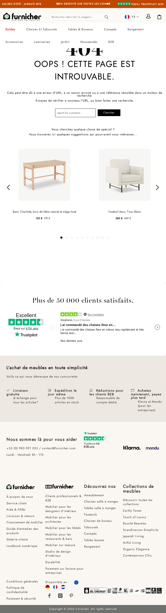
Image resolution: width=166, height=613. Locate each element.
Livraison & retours (20, 516)
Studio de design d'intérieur (58, 553)
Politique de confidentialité (17, 589)
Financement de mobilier (24, 522)
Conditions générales (22, 581)
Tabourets (91, 527)
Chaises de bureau (98, 521)
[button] (132, 17)
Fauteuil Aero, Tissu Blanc (125, 211)
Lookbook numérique (21, 546)
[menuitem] (13, 29)
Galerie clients (17, 539)
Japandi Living (133, 536)
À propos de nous (19, 497)
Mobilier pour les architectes (58, 519)
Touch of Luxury (134, 517)
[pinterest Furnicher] (71, 595)
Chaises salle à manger (101, 501)
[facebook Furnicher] (49, 595)
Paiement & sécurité (21, 598)
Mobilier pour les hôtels (63, 528)
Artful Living (132, 542)
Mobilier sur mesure (60, 545)
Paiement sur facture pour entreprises (64, 570)
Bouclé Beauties (134, 523)
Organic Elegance (136, 549)
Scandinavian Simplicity (140, 530)
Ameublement (94, 495)
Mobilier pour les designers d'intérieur (61, 508)
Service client (16, 503)
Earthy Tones (132, 510)
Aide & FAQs (16, 509)
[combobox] (81, 17)
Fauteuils (90, 514)
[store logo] (22, 17)
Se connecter (148, 16)
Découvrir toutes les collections (138, 502)
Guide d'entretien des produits (22, 531)
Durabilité (52, 562)
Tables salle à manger (100, 508)
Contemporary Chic (137, 555)
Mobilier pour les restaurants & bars (58, 536)
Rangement (92, 546)
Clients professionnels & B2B (63, 498)
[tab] (83, 35)
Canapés (90, 533)
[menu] (83, 35)
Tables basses (94, 540)
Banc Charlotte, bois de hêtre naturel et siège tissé (44, 211)
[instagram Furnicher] (60, 595)
